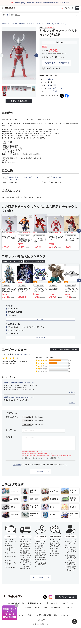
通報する (72, 392)
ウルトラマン (53, 91)
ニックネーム (11, 430)
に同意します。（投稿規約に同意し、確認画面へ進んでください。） (41, 465)
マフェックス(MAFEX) (16, 330)
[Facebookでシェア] (67, 96)
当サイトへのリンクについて (63, 615)
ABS (54, 85)
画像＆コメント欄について (23, 354)
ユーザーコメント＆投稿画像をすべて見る (64, 349)
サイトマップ (40, 620)
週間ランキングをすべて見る (12, 261)
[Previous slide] (2, 231)
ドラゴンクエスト (14, 309)
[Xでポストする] (62, 96)
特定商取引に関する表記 (43, 615)
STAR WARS (12, 315)
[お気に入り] (66, 8)
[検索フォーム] (73, 8)
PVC (49, 85)
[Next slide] (36, 55)
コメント (9, 437)
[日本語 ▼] (62, 8)
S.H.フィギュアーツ (55, 88)
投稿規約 (18, 464)
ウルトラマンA (56, 177)
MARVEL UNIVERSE (15, 312)
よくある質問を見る (39, 577)
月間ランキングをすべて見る (34, 261)
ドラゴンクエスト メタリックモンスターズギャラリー (27, 327)
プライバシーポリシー (26, 615)
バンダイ (51, 79)
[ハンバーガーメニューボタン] (77, 8)
